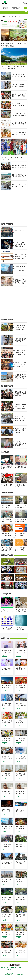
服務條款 (13, 967)
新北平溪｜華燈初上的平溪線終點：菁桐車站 (7, 899)
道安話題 (5, 452)
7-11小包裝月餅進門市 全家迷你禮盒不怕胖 (7, 722)
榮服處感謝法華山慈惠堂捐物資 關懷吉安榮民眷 (7, 846)
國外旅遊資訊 (7, 492)
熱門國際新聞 (7, 386)
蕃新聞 (4, 655)
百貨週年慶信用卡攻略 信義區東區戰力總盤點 (7, 652)
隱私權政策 (19, 967)
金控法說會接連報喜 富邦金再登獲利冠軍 (7, 705)
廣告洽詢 (9, 970)
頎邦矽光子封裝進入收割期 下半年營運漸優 (21, 811)
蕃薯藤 (5, 3)
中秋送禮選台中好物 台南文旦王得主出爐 (7, 740)
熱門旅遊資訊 (7, 319)
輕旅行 (18, 884)
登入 (20, 3)
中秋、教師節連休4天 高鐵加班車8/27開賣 (20, 705)
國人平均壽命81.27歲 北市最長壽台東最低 (20, 722)
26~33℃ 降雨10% (13, 16)
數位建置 (3, 970)
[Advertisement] (14, 207)
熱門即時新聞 (7, 223)
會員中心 (7, 967)
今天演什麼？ (7, 594)
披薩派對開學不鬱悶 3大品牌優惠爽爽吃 (20, 687)
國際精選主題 (7, 555)
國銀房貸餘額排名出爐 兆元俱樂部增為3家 (20, 669)
